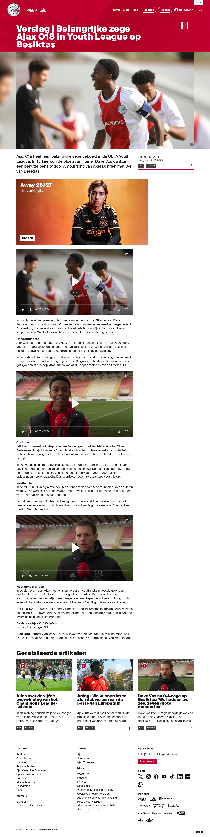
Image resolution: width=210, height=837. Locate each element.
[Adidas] (153, 799)
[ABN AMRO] (165, 799)
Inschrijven (147, 761)
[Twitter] (140, 776)
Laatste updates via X (29, 805)
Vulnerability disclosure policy (95, 790)
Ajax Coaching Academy (31, 770)
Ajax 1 (80, 754)
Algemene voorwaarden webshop (97, 805)
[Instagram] (148, 776)
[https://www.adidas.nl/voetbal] (43, 10)
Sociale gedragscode (90, 809)
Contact (21, 801)
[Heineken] (140, 820)
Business (21, 778)
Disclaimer (83, 786)
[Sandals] (173, 806)
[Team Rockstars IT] (143, 813)
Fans (135, 9)
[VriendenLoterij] (159, 806)
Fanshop (148, 9)
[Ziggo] (32, 10)
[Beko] (149, 820)
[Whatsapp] (140, 784)
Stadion (21, 754)
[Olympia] (168, 813)
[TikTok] (172, 776)
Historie (21, 762)
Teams (115, 9)
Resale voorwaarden (89, 801)
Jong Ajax (83, 758)
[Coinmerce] (156, 813)
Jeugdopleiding (25, 766)
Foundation (23, 786)
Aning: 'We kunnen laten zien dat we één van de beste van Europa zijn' (101, 699)
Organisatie (23, 758)
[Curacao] (144, 806)
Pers (19, 790)
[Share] (192, 166)
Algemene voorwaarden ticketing (97, 797)
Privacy (81, 782)
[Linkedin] (180, 776)
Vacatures (83, 774)
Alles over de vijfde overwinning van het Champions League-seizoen (37, 701)
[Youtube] (164, 776)
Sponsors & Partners (28, 774)
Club (126, 9)
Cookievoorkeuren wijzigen (93, 793)
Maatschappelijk (26, 782)
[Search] (201, 10)
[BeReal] (187, 776)
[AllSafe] (181, 813)
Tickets (165, 9)
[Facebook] (156, 776)
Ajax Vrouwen (85, 762)
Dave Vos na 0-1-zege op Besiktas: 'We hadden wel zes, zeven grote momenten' (164, 701)
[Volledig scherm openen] (192, 144)
